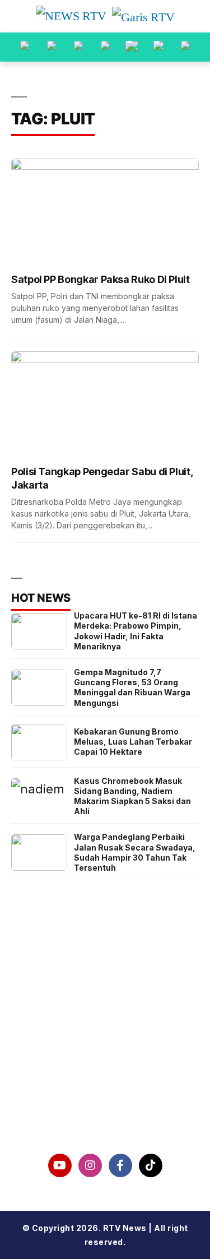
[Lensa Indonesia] (25, 47)
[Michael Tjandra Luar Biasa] (78, 47)
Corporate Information (105, 1026)
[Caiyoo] (105, 47)
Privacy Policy (105, 1055)
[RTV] (185, 47)
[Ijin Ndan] (51, 47)
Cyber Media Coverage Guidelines (105, 1083)
